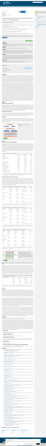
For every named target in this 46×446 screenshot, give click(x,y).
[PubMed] (8, 373)
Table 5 (17, 269)
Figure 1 (10, 121)
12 (8, 81)
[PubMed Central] (11, 379)
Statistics (41, 12)
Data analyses (39, 18)
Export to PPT (5, 138)
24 (13, 301)
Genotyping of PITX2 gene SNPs (41, 17)
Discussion (37, 26)
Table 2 (28, 180)
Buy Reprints (23, 11)
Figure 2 (15, 184)
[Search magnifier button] (42, 2)
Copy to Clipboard (5, 37)
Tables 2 (10, 179)
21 (4, 91)
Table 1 (5, 151)
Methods (37, 15)
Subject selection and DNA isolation (41, 16)
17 (11, 84)
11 (9, 80)
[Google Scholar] (11, 373)
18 (27, 84)
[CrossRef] (5, 373)
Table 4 (10, 183)
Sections (36, 12)
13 (15, 81)
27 (18, 305)
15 (10, 84)
